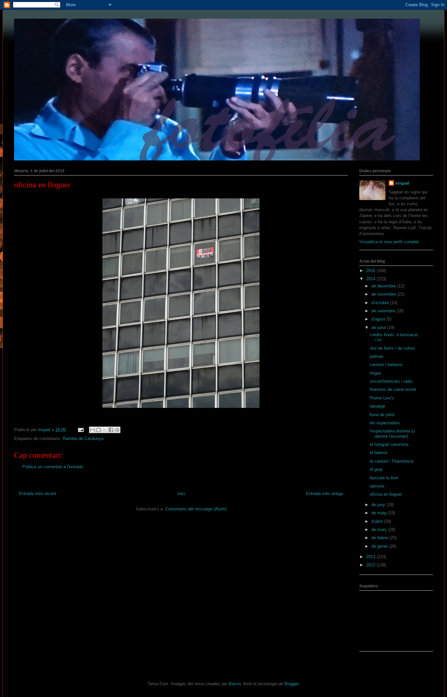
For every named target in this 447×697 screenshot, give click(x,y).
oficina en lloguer (386, 494)
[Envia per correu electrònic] (92, 430)
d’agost (378, 319)
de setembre (383, 310)
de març (379, 529)
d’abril (377, 521)
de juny (378, 504)
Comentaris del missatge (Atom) (195, 508)
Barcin (235, 683)
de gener (380, 546)
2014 (371, 278)
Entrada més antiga (324, 493)
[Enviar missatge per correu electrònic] (80, 429)
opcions (377, 486)
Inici (181, 493)
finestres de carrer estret (393, 389)
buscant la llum (384, 477)
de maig (379, 512)
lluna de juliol (382, 414)
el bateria (378, 452)
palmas (377, 356)
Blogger (291, 683)
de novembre (384, 294)
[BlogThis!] (98, 430)
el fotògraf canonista (389, 444)
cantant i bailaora (386, 364)
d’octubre (380, 302)
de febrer (380, 537)
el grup (376, 469)
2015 (371, 270)
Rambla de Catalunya (83, 438)
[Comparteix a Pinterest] (117, 430)
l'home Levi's (382, 397)
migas (375, 373)
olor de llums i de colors (392, 348)
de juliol (379, 327)
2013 (371, 556)
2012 (371, 564)
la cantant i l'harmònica (391, 461)
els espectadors (385, 422)
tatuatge (377, 406)
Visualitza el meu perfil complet (389, 241)
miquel (402, 183)
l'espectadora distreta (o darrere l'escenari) (392, 434)
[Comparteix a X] (104, 430)
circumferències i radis (391, 381)
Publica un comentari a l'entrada (52, 466)
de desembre (384, 286)
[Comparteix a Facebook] (111, 430)
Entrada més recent (37, 493)
